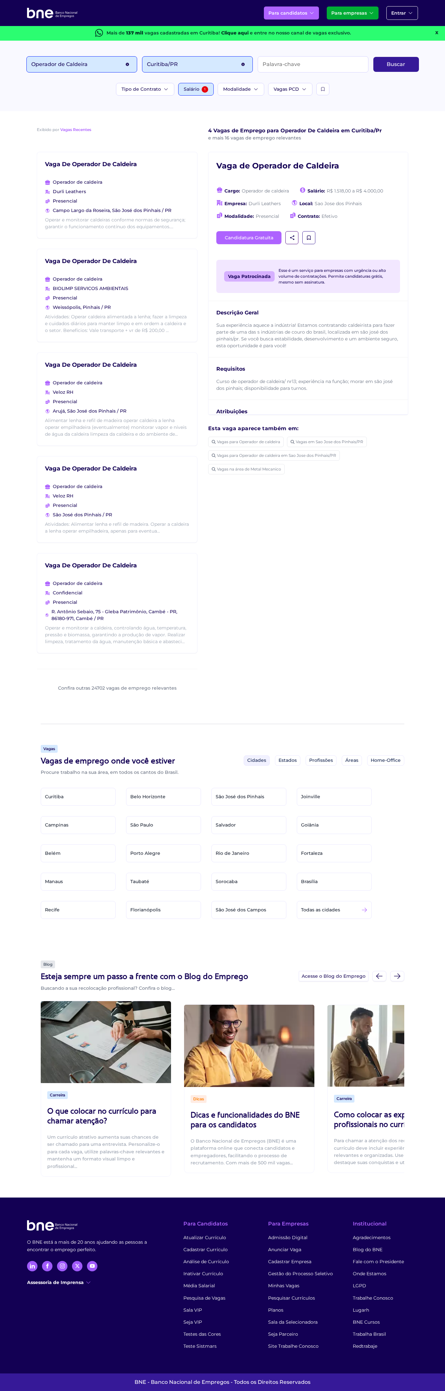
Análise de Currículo (206, 1262)
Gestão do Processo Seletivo (300, 1274)
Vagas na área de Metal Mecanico (249, 469)
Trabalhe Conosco (373, 1298)
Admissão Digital (288, 1237)
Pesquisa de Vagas (204, 1298)
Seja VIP (192, 1322)
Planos (275, 1310)
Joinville (310, 797)
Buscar (396, 64)
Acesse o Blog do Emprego (334, 976)
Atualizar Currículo (204, 1237)
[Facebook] (47, 1266)
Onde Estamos (369, 1274)
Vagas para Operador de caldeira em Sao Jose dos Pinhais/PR (276, 455)
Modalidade (237, 89)
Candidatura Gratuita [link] (249, 238)
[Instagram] (62, 1266)
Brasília (309, 881)
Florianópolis (145, 910)
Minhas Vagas (283, 1286)
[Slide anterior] (379, 976)
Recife (52, 910)
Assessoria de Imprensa (55, 1282)
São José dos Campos (241, 910)
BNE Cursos (366, 1322)
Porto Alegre (145, 853)
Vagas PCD (286, 89)
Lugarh (361, 1310)
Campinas (56, 825)
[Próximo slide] (397, 976)
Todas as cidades (320, 910)
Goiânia (310, 825)
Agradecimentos (372, 1237)
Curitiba (54, 797)
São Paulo (141, 825)
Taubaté (139, 881)
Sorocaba (226, 881)
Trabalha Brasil (369, 1334)
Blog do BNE (367, 1249)
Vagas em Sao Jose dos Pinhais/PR (329, 441)
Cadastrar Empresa (289, 1262)
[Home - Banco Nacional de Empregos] (52, 13)
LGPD (359, 1286)
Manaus (54, 881)
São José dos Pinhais (240, 797)
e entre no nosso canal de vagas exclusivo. (286, 33)
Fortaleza (312, 853)
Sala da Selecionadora (293, 1322)
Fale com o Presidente (378, 1262)
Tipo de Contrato (141, 89)
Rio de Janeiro (232, 853)
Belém (53, 853)
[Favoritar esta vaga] (308, 237)
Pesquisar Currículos (291, 1298)
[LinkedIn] (32, 1266)
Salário (195, 89)
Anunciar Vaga (284, 1249)
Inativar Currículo (203, 1274)
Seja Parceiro (283, 1334)
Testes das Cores (202, 1334)
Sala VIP (192, 1310)
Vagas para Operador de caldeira (248, 441)
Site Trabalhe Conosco (293, 1346)
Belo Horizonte (147, 797)
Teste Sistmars (200, 1346)
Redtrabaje (365, 1346)
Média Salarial (199, 1286)
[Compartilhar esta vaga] (292, 237)
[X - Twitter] (77, 1266)
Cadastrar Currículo (205, 1249)
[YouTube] (92, 1266)
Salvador (226, 825)
